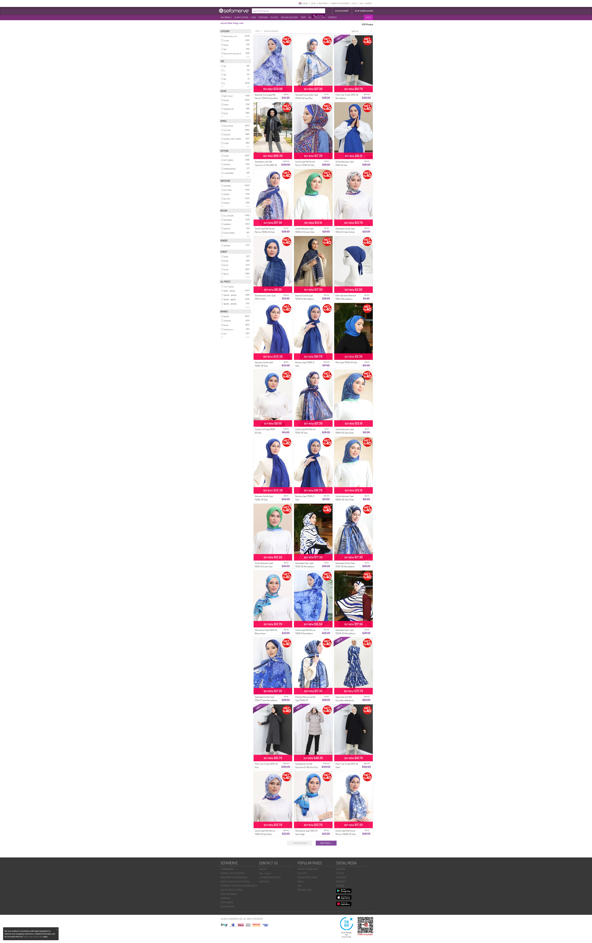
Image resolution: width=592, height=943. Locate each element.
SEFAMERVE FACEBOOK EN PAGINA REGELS (238, 885)
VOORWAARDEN (227, 869)
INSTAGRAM (341, 877)
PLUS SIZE (274, 17)
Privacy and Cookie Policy (33, 937)
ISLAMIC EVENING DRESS (308, 869)
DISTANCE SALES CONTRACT (232, 873)
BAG (299, 885)
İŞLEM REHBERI (226, 902)
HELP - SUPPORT (366, 3)
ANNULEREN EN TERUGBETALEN (233, 877)
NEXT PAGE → (326, 843)
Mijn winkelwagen (364, 11)
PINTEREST (340, 881)
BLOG (354, 3)
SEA (309, 17)
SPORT (303, 17)
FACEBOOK (340, 869)
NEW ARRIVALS (226, 17)
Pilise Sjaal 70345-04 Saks (346, 362)
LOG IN (313, 3)
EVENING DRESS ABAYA (308, 877)
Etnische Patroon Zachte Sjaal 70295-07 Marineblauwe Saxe (305, 700)
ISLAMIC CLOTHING (241, 17)
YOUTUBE (340, 885)
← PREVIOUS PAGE (299, 843)
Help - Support (265, 873)
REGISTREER (323, 3)
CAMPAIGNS (225, 898)
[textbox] (282, 10)
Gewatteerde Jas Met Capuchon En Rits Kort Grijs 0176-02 (306, 767)
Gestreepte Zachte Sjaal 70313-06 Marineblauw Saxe (345, 566)
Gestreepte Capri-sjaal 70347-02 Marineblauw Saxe (304, 566)
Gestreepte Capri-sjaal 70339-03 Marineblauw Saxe (345, 633)
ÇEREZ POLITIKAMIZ (228, 894)
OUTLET (368, 17)
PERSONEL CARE (305, 890)
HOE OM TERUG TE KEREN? (231, 890)
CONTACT (263, 869)
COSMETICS (332, 17)
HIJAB (253, 17)
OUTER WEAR (263, 17)
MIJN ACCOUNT (342, 11)
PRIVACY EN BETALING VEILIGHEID (234, 881)
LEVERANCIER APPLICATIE (270, 877)
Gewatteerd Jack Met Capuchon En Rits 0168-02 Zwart (266, 165)
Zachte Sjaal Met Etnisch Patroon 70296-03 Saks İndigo (345, 834)
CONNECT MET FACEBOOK (340, 3)
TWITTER (340, 873)
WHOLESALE (264, 881)
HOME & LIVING (319, 17)
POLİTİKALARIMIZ (227, 906)
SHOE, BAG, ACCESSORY (289, 17)
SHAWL (301, 881)
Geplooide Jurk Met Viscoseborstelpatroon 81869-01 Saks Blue (344, 700)
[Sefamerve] (234, 11)
